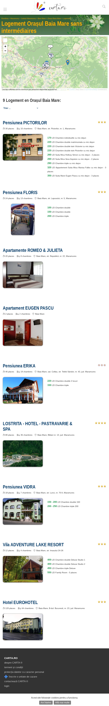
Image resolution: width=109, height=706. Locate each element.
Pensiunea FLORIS (20, 192)
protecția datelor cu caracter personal (24, 672)
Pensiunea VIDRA (19, 486)
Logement (67, 18)
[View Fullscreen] (5, 40)
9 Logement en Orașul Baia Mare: (32, 100)
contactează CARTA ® (16, 681)
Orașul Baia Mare (54, 18)
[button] (68, 62)
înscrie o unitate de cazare (22, 676)
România (5, 18)
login (6, 686)
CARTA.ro (11, 658)
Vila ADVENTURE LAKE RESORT (33, 544)
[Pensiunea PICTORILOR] (23, 158)
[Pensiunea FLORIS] (22, 233)
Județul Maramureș (28, 18)
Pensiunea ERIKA (19, 365)
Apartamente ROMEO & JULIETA (33, 250)
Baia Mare (42, 18)
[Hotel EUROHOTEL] (23, 638)
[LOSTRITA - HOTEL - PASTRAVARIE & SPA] (23, 464)
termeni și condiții (13, 667)
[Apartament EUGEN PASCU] (23, 343)
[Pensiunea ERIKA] (23, 401)
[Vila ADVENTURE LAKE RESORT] (23, 580)
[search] (104, 8)
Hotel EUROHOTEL (20, 602)
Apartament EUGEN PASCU (28, 308)
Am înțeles (46, 702)
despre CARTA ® (13, 662)
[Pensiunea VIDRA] (23, 522)
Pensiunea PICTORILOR (25, 122)
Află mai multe (62, 702)
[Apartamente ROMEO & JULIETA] (23, 285)
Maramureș (14, 18)
